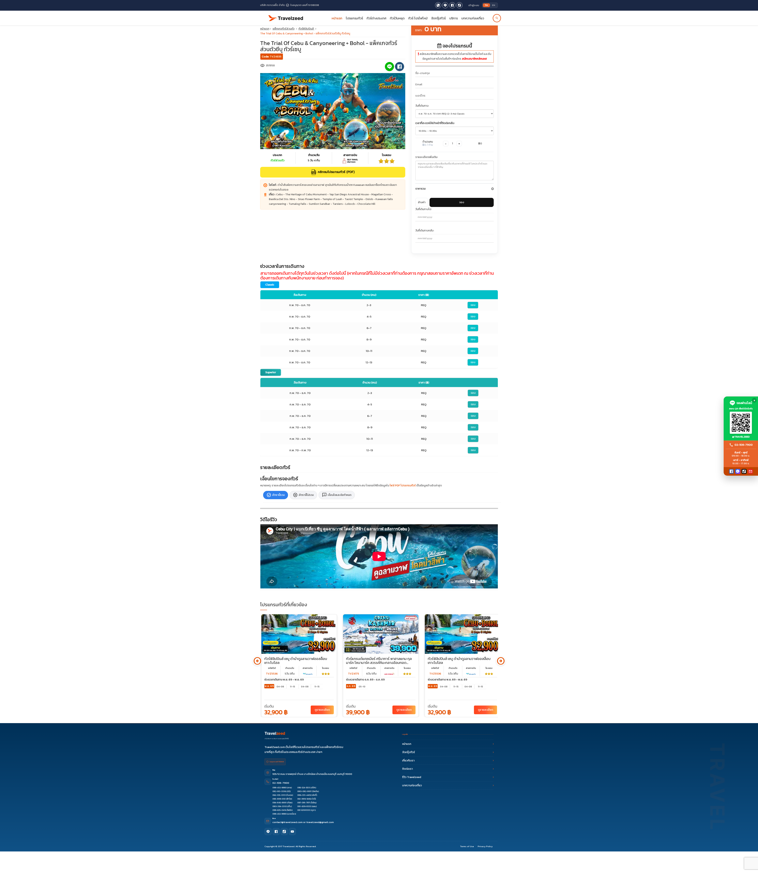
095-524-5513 (303, 787)
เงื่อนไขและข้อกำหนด (336, 495)
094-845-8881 (279, 802)
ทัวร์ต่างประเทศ (376, 18)
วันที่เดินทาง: (422, 106)
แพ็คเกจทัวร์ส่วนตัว (284, 29)
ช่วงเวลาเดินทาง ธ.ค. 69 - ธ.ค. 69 (365, 679)
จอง (461, 202)
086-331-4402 (304, 795)
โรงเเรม (325, 668)
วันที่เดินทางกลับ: (424, 230)
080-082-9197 (304, 791)
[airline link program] (308, 674)
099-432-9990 (279, 787)
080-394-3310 (279, 806)
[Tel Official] (438, 5)
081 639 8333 (303, 810)
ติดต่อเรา (407, 769)
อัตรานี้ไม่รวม (303, 495)
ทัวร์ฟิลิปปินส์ (306, 29)
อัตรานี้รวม (275, 495)
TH (486, 5)
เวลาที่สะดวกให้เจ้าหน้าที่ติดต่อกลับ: (435, 123)
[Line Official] (445, 5)
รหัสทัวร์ (272, 668)
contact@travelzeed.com (287, 822)
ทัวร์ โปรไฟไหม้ (418, 18)
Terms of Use (467, 846)
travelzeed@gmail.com (320, 822)
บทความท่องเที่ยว (472, 18)
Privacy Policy (485, 846)
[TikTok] (744, 471)
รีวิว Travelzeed (411, 777)
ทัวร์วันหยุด (397, 18)
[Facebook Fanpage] (452, 5)
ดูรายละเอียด (322, 710)
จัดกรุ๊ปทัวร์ (438, 18)
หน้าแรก (337, 18)
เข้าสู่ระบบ (473, 5)
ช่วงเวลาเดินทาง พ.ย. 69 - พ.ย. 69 (284, 679)
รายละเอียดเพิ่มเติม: (426, 157)
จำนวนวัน (289, 668)
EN (493, 5)
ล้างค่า (421, 202)
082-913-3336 (279, 791)
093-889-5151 (279, 798)
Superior (270, 372)
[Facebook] (731, 471)
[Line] (268, 831)
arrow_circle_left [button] (257, 661)
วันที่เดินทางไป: (423, 209)
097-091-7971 (303, 802)
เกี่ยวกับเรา (408, 760)
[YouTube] (292, 831)
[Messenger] (737, 471)
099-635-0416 (279, 810)
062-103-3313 (279, 795)
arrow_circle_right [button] (500, 661)
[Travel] (285, 16)
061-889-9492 (304, 798)
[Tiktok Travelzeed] (459, 5)
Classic (269, 285)
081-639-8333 (304, 806)
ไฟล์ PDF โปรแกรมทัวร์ (403, 485)
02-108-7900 (280, 783)
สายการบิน (308, 668)
